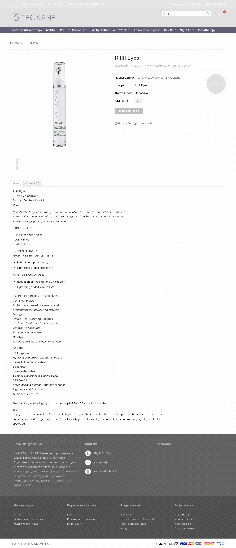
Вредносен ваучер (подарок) (137, 519)
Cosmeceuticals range (27, 30)
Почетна (15, 43)
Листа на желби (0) (35, 4)
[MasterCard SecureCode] (209, 544)
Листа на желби (184, 524)
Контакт (71, 514)
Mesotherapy (206, 30)
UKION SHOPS (43, 543)
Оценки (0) (32, 183)
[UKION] (161, 544)
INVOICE (51, 30)
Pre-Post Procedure (73, 30)
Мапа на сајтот (75, 524)
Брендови (126, 514)
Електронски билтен (186, 528)
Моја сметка (58, 4)
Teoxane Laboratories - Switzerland (158, 77)
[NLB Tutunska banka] (174, 544)
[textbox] (183, 13)
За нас (17, 514)
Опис (16, 183)
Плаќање (100, 4)
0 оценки (136, 65)
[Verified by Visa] (221, 544)
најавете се (194, 4)
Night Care (187, 30)
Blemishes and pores (146, 30)
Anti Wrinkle (121, 30)
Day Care (170, 30)
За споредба (145, 123)
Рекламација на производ (81, 519)
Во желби (124, 123)
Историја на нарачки (186, 519)
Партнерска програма (133, 524)
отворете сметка (215, 4)
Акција (124, 528)
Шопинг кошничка (80, 4)
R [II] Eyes (33, 43)
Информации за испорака (28, 519)
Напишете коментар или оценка (170, 65)
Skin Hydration (99, 30)
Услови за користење (25, 524)
